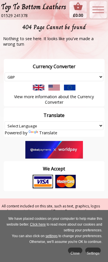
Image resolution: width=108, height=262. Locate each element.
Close (75, 252)
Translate (48, 132)
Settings (93, 252)
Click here (38, 224)
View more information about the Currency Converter (54, 99)
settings (52, 236)
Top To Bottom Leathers (33, 6)
